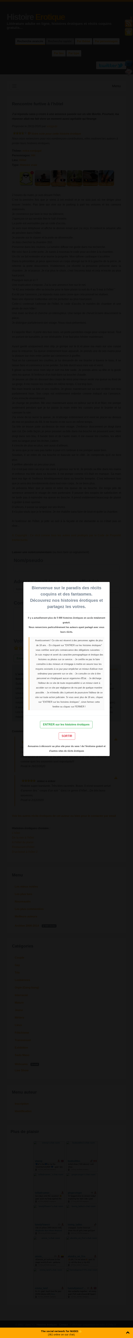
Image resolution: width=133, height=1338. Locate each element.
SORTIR (67, 735)
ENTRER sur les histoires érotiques (66, 724)
